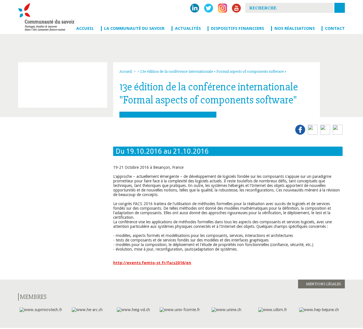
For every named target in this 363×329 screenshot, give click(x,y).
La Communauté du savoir (134, 28)
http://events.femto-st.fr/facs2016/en (152, 263)
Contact (335, 28)
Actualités (188, 28)
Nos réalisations (295, 28)
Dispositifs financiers (237, 28)
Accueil (85, 28)
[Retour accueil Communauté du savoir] (47, 17)
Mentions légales (323, 284)
